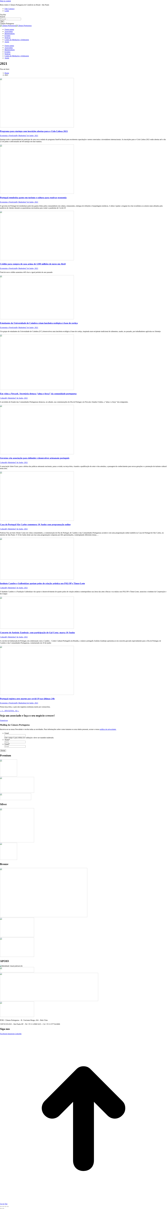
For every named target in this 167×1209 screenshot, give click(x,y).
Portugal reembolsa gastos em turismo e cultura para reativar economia (33, 197)
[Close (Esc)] (1, 1206)
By (21, 136)
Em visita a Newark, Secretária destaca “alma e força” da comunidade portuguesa (38, 393)
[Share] (3, 1206)
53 (11, 711)
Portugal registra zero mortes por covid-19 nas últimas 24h (27, 698)
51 (7, 711)
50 (5, 711)
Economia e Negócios (8, 136)
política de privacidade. (108, 729)
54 (13, 711)
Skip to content (5, 1)
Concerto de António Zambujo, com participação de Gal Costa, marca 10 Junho (37, 632)
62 (16, 711)
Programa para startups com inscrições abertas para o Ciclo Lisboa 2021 (34, 131)
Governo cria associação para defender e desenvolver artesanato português (34, 458)
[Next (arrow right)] (3, 1208)
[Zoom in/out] (8, 1206)
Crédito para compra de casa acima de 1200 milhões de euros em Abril (33, 264)
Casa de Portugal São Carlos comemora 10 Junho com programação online (35, 524)
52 (9, 711)
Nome (7, 740)
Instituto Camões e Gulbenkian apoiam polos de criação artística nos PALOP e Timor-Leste (42, 583)
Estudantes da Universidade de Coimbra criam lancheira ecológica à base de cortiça (39, 323)
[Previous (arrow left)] (1, 1208)
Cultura (2, 398)
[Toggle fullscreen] (5, 1206)
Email (7, 733)
